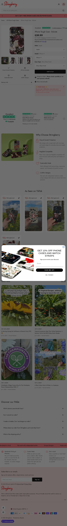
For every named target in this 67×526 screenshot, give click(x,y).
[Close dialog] (64, 247)
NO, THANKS (49, 275)
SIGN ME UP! (49, 270)
